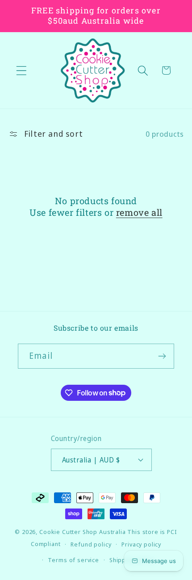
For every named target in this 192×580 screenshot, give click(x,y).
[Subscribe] (162, 356)
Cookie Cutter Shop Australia (82, 532)
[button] (21, 70)
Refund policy (91, 544)
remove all (139, 212)
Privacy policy (141, 544)
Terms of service (73, 560)
